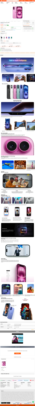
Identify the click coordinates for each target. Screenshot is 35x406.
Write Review (17, 353)
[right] (33, 359)
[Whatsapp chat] (33, 402)
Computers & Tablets (7, 2)
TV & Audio (12, 2)
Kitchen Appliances (16, 2)
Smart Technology (26, 2)
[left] (32, 359)
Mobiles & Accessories (2, 2)
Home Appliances (21, 2)
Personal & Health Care (31, 2)
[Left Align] (18, 0)
